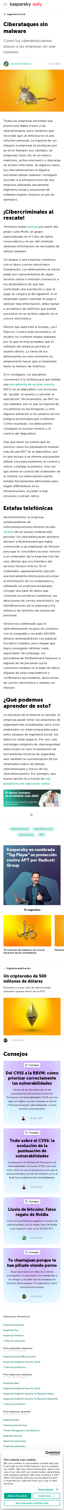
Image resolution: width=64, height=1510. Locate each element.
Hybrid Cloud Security (14, 1441)
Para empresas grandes (17, 1411)
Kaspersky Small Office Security (19, 1356)
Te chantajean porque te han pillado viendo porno (32, 1263)
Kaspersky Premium (13, 1335)
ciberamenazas (19, 828)
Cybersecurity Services (15, 1425)
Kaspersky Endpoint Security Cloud (21, 1362)
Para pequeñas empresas (17, 1348)
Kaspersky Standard (13, 1325)
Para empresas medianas (17, 1374)
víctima (8, 532)
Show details (45, 1489)
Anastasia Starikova (21, 63)
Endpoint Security (12, 1436)
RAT (41, 834)
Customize (44, 1495)
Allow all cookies (17, 1495)
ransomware (26, 834)
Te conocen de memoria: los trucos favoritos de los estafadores (24, 951)
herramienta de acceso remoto (32, 384)
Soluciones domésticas (16, 1316)
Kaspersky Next (11, 1383)
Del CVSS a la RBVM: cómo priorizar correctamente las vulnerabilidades (32, 1078)
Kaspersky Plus (11, 1330)
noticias (32, 227)
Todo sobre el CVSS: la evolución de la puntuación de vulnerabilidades (32, 1148)
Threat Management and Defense (21, 1430)
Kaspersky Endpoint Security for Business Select (28, 1393)
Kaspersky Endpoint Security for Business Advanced (30, 1399)
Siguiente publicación (19, 968)
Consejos (33, 1065)
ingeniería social (16, 14)
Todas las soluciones (14, 1340)
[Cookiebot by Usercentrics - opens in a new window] (45, 1453)
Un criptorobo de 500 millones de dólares (24, 979)
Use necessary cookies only (32, 1503)
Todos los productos (14, 1367)
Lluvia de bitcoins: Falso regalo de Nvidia (32, 1212)
